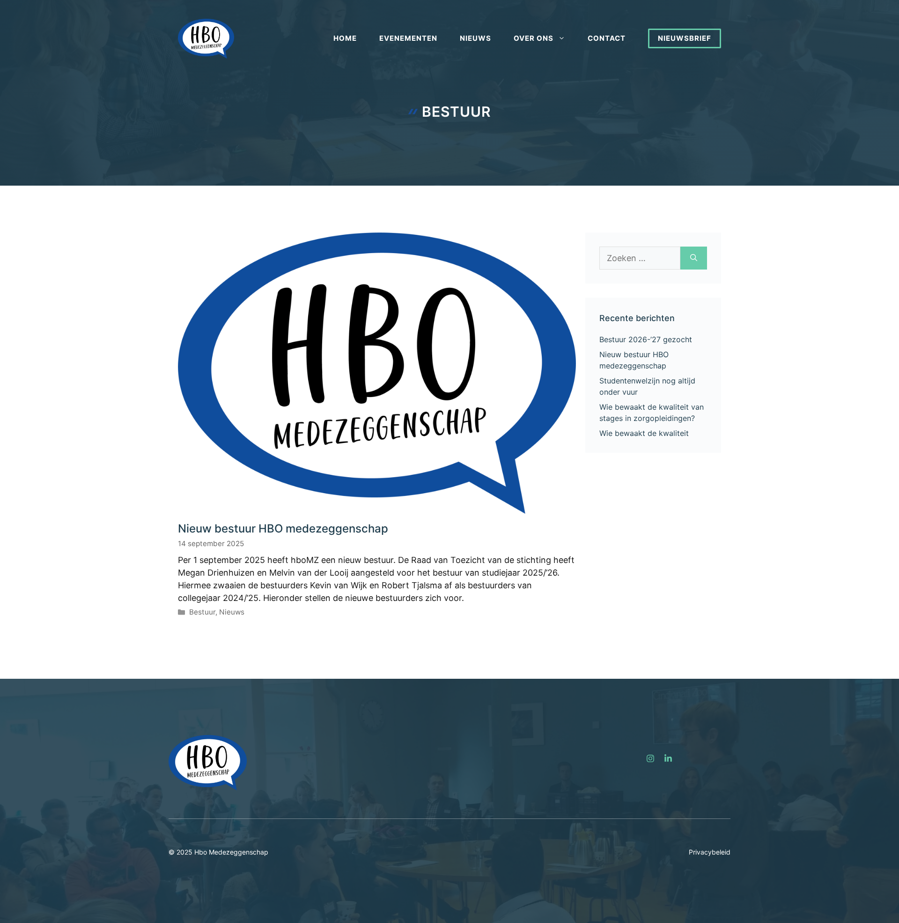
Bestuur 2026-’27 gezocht (645, 339)
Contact (607, 38)
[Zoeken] (693, 258)
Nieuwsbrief (684, 38)
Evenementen (408, 38)
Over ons (533, 38)
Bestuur (202, 612)
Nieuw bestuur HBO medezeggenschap (283, 528)
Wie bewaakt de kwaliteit (644, 433)
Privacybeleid (709, 852)
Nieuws (475, 38)
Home (345, 38)
